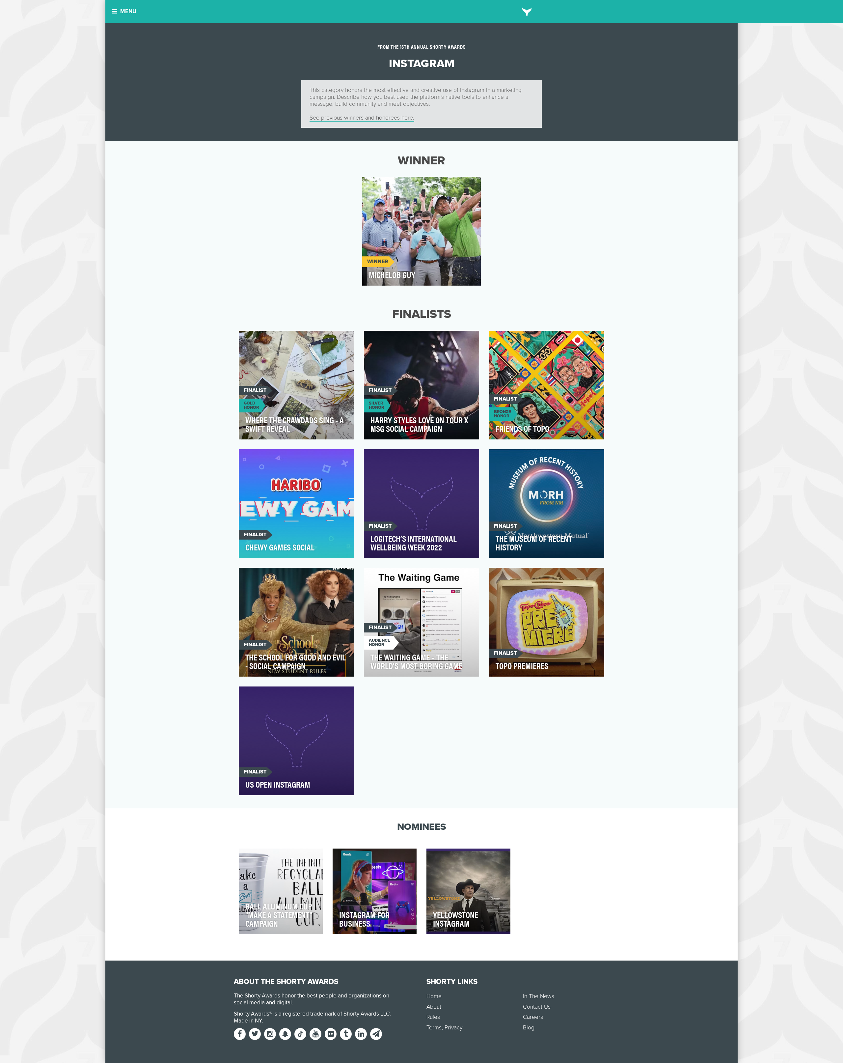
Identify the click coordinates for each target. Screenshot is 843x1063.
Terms (434, 1027)
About (433, 1006)
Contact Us (537, 1006)
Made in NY (248, 1020)
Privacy (453, 1027)
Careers (533, 1017)
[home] (527, 11)
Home (434, 996)
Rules (433, 1017)
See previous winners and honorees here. (362, 117)
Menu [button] (128, 11)
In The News (538, 996)
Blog (528, 1027)
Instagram (382, 185)
